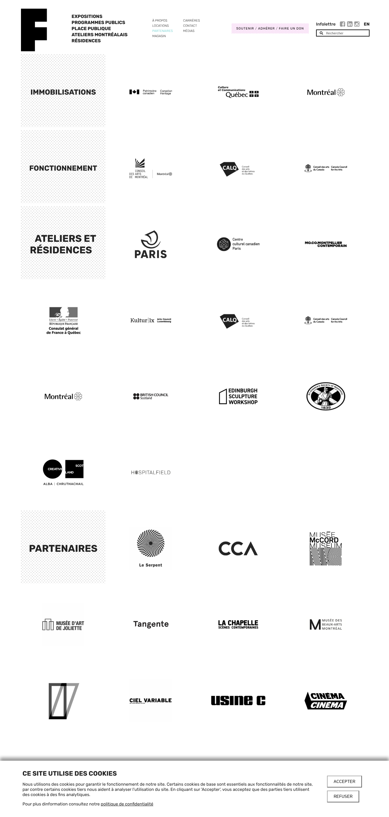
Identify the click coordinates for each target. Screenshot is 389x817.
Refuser (343, 796)
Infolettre (326, 24)
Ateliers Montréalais (100, 34)
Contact (190, 26)
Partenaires (162, 31)
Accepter (344, 781)
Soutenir (245, 28)
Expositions (87, 16)
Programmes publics (98, 22)
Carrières (191, 21)
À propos (159, 21)
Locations (160, 26)
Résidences (86, 40)
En (367, 24)
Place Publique (91, 28)
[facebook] (343, 25)
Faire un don (291, 28)
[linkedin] (350, 25)
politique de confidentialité (127, 804)
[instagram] (357, 25)
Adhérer (266, 28)
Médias (188, 31)
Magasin (159, 36)
